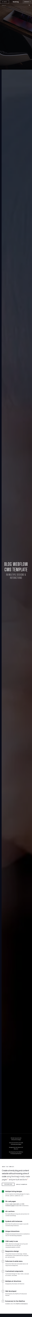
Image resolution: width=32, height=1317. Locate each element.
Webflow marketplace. (22, 1303)
